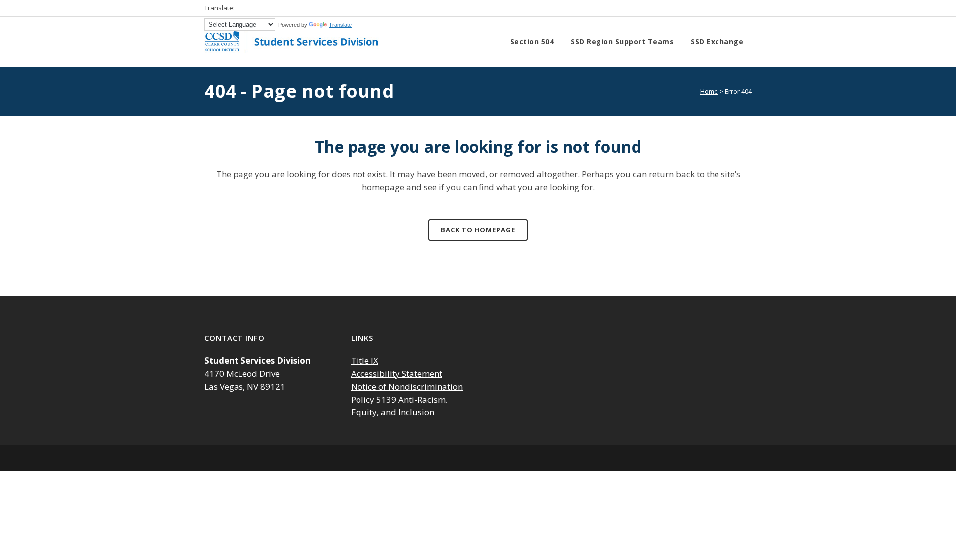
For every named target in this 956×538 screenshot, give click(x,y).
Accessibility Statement (396, 373)
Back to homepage (478, 229)
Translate (340, 25)
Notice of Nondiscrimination (407, 386)
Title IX (364, 360)
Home (709, 91)
